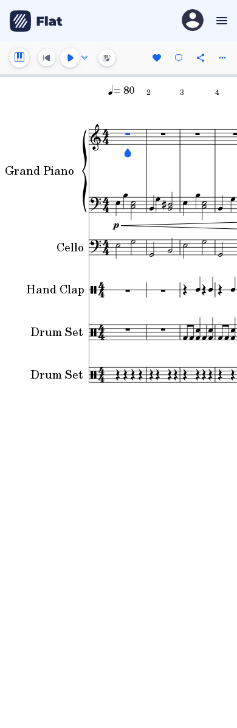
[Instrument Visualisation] (106, 57)
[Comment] (179, 58)
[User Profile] (193, 21)
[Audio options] (84, 58)
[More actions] (222, 58)
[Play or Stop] (70, 58)
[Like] (157, 58)
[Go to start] (46, 57)
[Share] (200, 58)
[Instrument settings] (19, 58)
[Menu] (220, 20)
